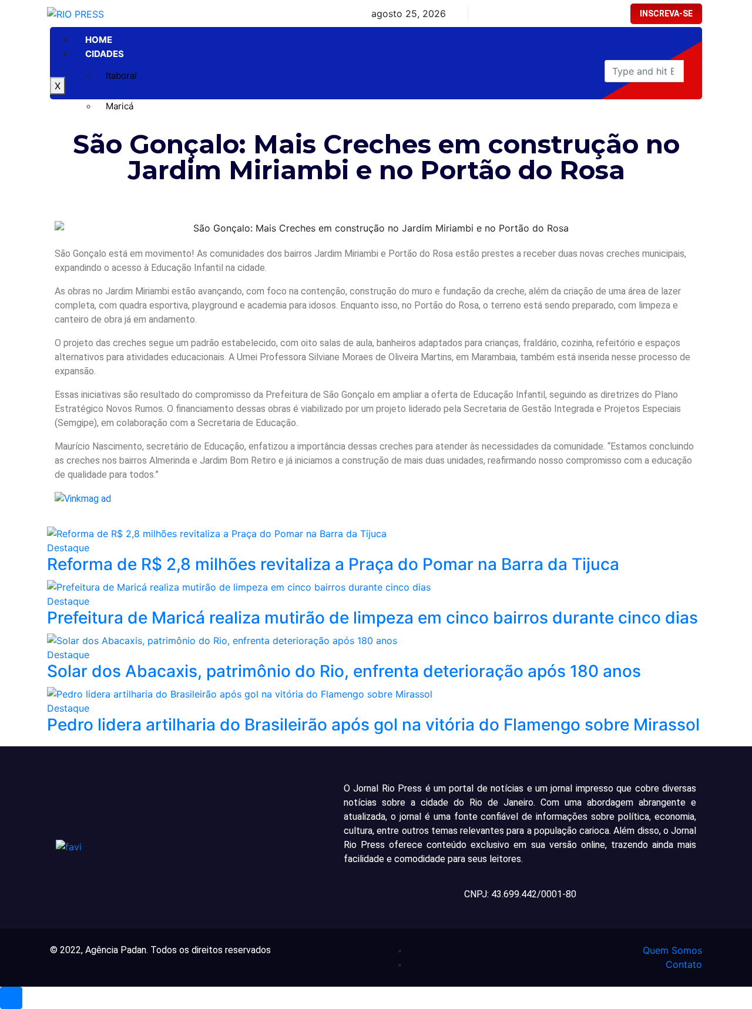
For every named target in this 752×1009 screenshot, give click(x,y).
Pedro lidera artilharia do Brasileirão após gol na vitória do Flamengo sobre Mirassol (373, 725)
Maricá (119, 106)
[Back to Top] (11, 998)
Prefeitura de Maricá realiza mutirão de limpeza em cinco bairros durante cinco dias (372, 618)
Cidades (104, 53)
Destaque (68, 548)
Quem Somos (672, 950)
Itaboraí (121, 75)
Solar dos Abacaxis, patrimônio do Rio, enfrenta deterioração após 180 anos (344, 671)
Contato (684, 964)
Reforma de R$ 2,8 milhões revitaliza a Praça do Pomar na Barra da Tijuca (333, 564)
